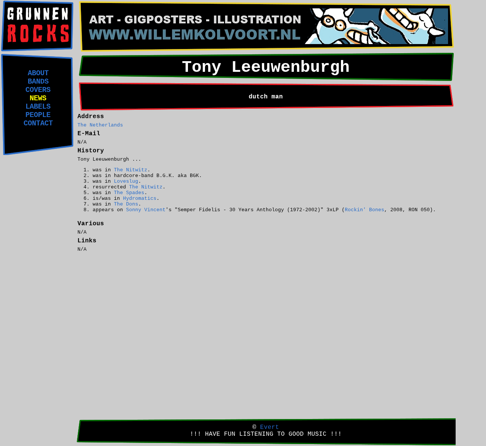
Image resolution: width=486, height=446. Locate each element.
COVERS (37, 90)
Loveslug (126, 181)
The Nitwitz (130, 170)
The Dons (126, 204)
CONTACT (38, 123)
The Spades (129, 193)
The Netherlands (100, 125)
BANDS (38, 81)
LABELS (37, 107)
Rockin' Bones (364, 210)
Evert (269, 427)
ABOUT (38, 73)
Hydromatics (139, 198)
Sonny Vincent (146, 210)
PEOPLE (37, 115)
